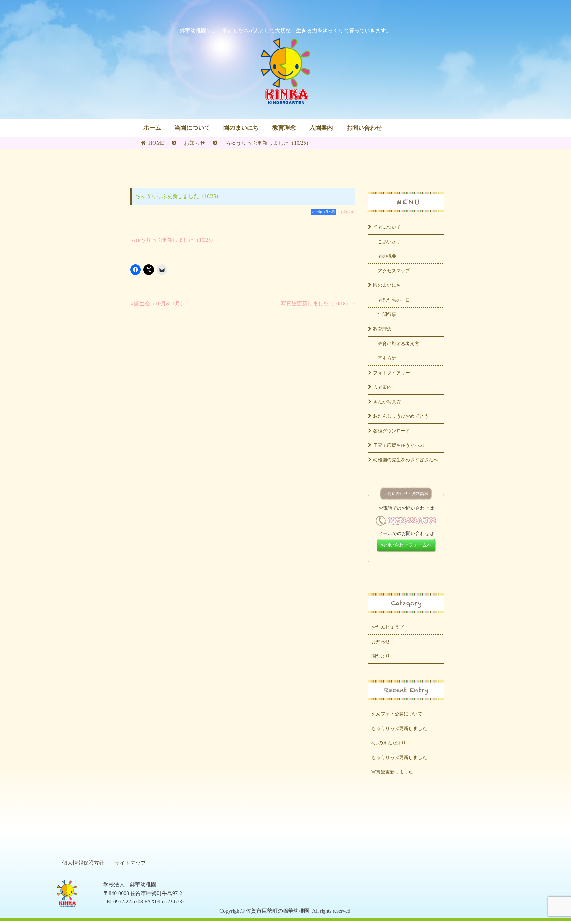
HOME (155, 143)
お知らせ (194, 143)
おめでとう (401, 416)
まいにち (387, 285)
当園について (192, 127)
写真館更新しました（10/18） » (318, 303)
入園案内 (321, 127)
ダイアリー (391, 372)
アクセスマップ (394, 270)
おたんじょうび (387, 627)
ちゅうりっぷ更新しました (399, 728)
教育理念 (284, 127)
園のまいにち (241, 127)
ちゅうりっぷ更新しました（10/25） (173, 240)
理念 (382, 329)
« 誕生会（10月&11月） (158, 303)
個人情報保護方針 (83, 863)
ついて (387, 227)
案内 (382, 387)
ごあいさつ (389, 241)
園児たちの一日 (394, 300)
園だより (380, 656)
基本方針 (387, 358)
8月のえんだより (388, 742)
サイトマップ (130, 863)
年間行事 (387, 314)
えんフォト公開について (396, 713)
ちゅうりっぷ (398, 445)
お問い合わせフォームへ (406, 545)
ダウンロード (391, 430)
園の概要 (387, 256)
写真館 (387, 401)
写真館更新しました (392, 771)
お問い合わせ (364, 127)
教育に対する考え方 (398, 343)
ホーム (152, 127)
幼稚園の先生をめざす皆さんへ (405, 459)
